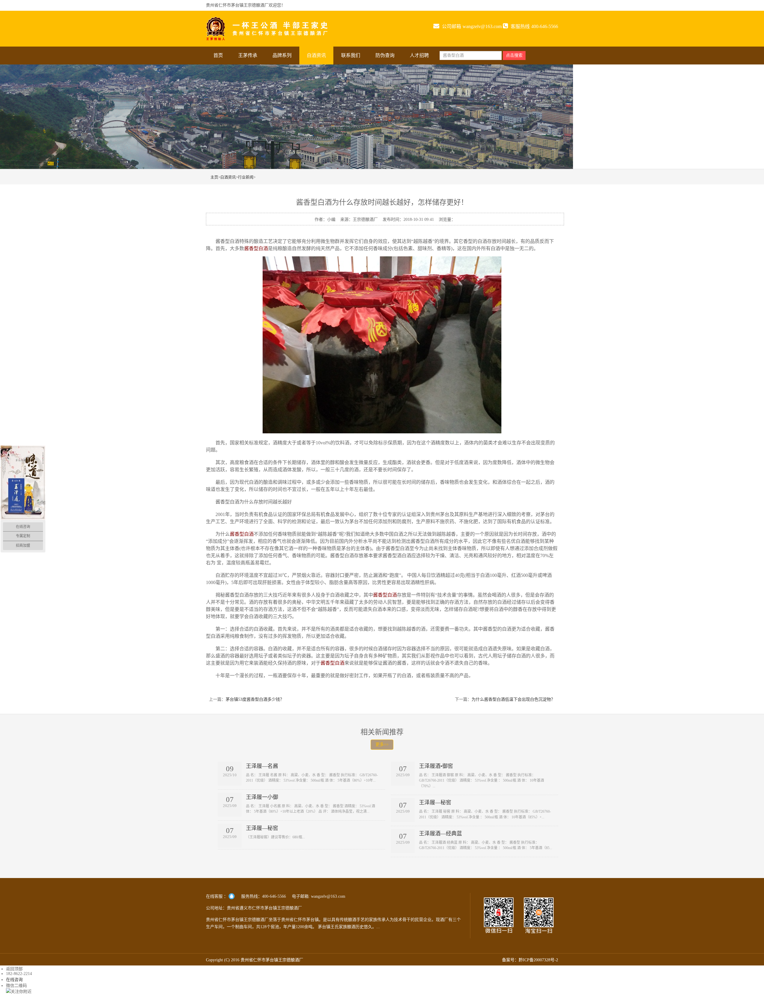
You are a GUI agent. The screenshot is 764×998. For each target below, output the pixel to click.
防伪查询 (385, 55)
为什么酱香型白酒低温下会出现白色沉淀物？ (513, 699)
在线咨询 (14, 979)
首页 (218, 55)
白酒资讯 (316, 55)
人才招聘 (419, 55)
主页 (214, 177)
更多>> (382, 744)
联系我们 (350, 55)
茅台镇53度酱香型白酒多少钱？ (255, 699)
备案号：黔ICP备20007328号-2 (530, 960)
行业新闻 (245, 177)
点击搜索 (514, 55)
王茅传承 (247, 55)
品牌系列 (282, 55)
